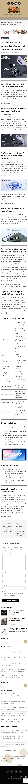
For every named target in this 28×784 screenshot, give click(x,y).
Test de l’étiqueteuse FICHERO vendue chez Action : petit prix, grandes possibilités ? (12, 738)
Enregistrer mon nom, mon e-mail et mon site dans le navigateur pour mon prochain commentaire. (13, 593)
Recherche (4, 638)
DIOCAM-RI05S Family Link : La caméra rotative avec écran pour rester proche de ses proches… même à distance (13, 758)
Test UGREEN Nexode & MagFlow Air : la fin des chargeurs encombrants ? (17, 620)
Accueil (3, 22)
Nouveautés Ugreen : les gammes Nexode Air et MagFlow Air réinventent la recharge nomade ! (18, 629)
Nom (4, 573)
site (11, 516)
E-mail (4, 579)
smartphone (5, 38)
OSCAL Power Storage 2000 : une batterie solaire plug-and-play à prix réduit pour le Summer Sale (12, 652)
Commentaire (6, 554)
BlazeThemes (17, 778)
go (25, 641)
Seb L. (3, 52)
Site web (4, 585)
